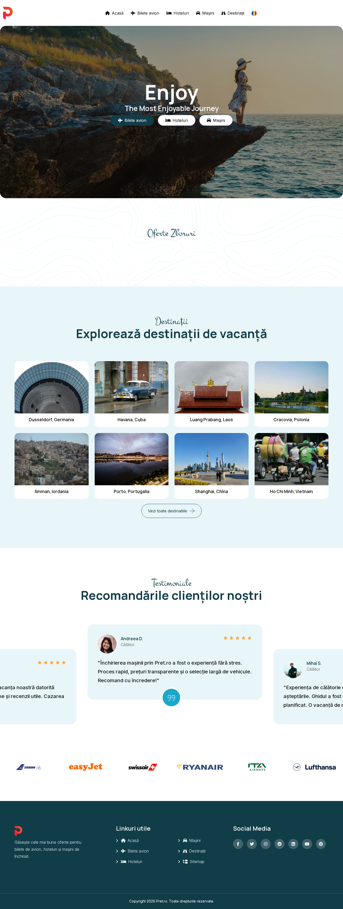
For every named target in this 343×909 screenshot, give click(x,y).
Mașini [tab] (219, 120)
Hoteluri (180, 13)
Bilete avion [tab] (135, 120)
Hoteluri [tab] (180, 120)
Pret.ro (161, 901)
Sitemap (196, 861)
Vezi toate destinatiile (167, 510)
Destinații (235, 13)
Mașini (207, 13)
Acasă (117, 13)
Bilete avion (147, 13)
